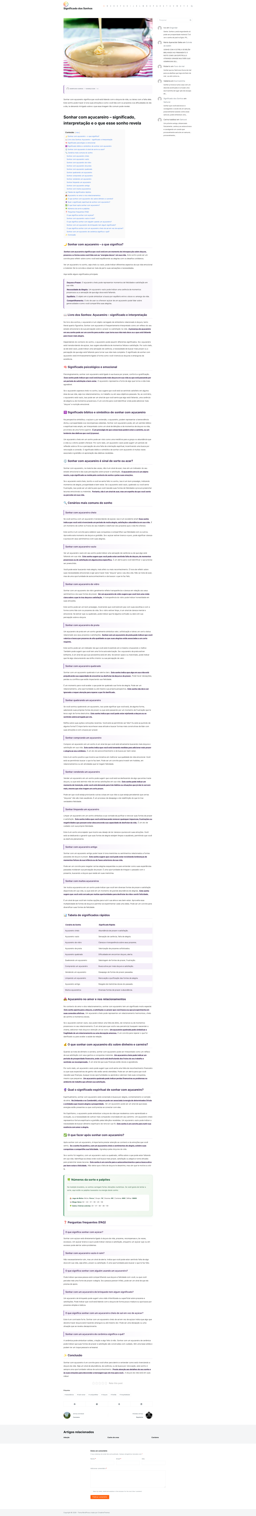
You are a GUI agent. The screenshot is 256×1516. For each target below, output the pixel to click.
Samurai (167, 102)
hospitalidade (125, 1394)
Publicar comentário (99, 1497)
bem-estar (81, 1394)
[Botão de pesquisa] (190, 20)
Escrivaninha (179, 81)
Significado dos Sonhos (78, 8)
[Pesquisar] (191, 6)
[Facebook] (75, 1404)
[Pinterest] (119, 1404)
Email (118, 1459)
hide (77, 132)
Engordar (174, 28)
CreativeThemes (104, 1512)
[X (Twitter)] (97, 1404)
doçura (104, 1394)
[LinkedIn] (141, 1404)
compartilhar (93, 1394)
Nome (93, 1459)
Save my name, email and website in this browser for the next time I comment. (117, 1491)
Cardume (155, 1437)
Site (143, 1459)
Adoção (67, 1437)
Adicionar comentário (98, 1468)
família (113, 1394)
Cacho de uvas (113, 1437)
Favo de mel (179, 66)
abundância (69, 1394)
